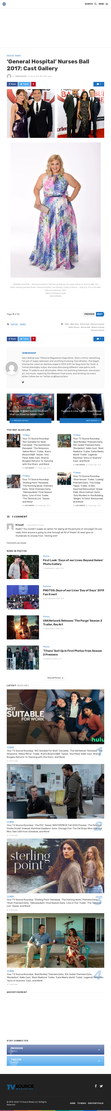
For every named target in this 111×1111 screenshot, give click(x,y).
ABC (67, 324)
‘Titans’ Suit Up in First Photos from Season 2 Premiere (72, 652)
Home (72, 1103)
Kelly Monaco (75, 327)
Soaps (18, 55)
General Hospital (98, 324)
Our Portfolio (95, 1103)
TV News (26, 435)
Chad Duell (85, 324)
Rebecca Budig (98, 327)
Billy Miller (75, 324)
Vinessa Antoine (98, 330)
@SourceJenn (61, 376)
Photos (10, 55)
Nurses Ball (86, 327)
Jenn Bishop (21, 76)
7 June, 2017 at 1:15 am (35, 525)
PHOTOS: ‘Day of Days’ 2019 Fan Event (73, 592)
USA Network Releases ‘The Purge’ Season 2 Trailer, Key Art (72, 622)
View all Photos (54, 678)
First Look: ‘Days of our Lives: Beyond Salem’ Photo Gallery (73, 562)
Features (47, 586)
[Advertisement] (55, 28)
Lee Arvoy (29, 468)
